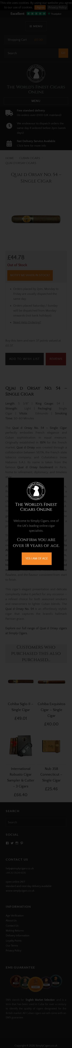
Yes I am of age (37, 558)
